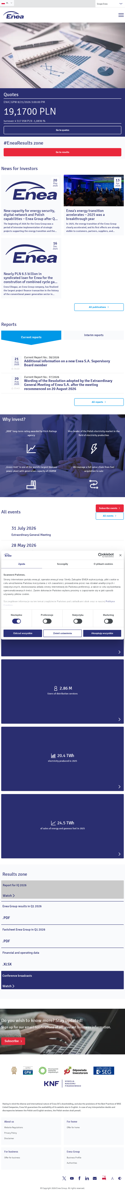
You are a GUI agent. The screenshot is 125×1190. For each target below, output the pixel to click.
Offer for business (12, 1157)
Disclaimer (9, 1138)
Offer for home (73, 1127)
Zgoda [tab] (21, 564)
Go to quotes (62, 130)
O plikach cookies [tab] (103, 564)
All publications (97, 307)
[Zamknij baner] (120, 555)
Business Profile (74, 1157)
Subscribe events (108, 508)
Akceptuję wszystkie (102, 633)
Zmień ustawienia (62, 633)
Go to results (62, 152)
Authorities (72, 1163)
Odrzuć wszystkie (22, 633)
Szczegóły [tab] (62, 564)
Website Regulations (13, 1127)
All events (108, 515)
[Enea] (13, 14)
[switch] (47, 621)
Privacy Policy (10, 1133)
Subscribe (12, 1041)
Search (114, 15)
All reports (97, 402)
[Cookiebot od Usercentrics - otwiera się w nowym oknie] (100, 555)
